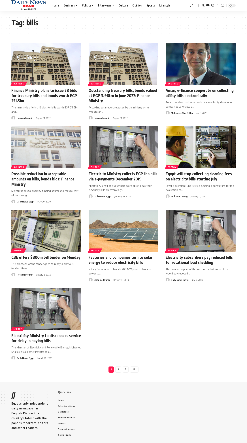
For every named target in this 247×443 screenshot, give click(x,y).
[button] (191, 5)
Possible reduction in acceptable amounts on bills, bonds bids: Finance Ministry (42, 178)
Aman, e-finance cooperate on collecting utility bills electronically (200, 93)
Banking (18, 251)
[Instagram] (212, 5)
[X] (203, 5)
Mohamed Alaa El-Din (182, 113)
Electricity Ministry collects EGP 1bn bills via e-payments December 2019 (123, 176)
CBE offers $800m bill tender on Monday (45, 257)
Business (19, 84)
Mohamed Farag (179, 196)
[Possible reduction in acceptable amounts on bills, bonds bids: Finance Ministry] (46, 147)
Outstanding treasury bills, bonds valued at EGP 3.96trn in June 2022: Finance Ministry (123, 95)
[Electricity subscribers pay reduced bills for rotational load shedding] (201, 231)
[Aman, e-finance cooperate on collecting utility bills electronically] (201, 64)
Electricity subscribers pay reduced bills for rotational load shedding (199, 260)
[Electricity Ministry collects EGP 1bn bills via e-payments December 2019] (124, 147)
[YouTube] (207, 5)
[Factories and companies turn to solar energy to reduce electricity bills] (124, 231)
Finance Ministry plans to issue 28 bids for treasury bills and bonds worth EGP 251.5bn (44, 95)
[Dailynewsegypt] (28, 3)
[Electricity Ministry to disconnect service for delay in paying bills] (46, 309)
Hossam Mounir (25, 118)
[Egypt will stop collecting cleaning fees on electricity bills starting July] (201, 147)
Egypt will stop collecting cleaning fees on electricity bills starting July (199, 176)
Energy (95, 167)
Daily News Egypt (25, 201)
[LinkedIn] (217, 5)
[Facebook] (199, 5)
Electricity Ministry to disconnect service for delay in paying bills (46, 338)
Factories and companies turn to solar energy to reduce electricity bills (120, 260)
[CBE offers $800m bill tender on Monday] (46, 231)
